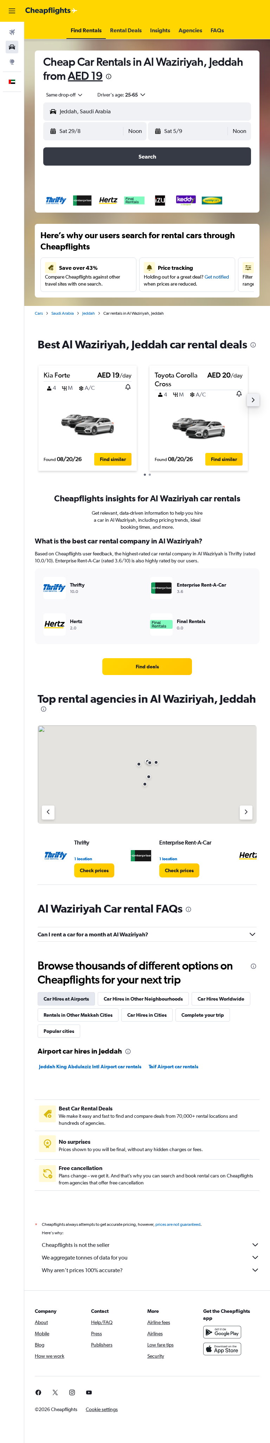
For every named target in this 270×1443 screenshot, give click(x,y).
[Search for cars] (12, 47)
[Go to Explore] (12, 62)
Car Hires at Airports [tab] (66, 999)
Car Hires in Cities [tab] (147, 1015)
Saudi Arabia (62, 313)
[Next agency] (246, 813)
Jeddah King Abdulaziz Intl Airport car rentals (90, 1066)
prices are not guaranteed (177, 1224)
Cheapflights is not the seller (75, 1245)
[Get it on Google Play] (222, 1332)
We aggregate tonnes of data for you (85, 1257)
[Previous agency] (48, 813)
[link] (147, 666)
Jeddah (88, 313)
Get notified (217, 277)
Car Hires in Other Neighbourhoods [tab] (143, 999)
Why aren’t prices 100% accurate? (82, 1270)
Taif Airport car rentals (173, 1066)
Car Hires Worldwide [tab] (221, 999)
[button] (12, 11)
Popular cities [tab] (59, 1031)
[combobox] (64, 94)
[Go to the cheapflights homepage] (51, 10)
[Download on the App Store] (222, 1349)
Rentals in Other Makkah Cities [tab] (78, 1015)
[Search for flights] (12, 32)
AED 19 (85, 75)
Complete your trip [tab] (202, 1015)
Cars (39, 313)
